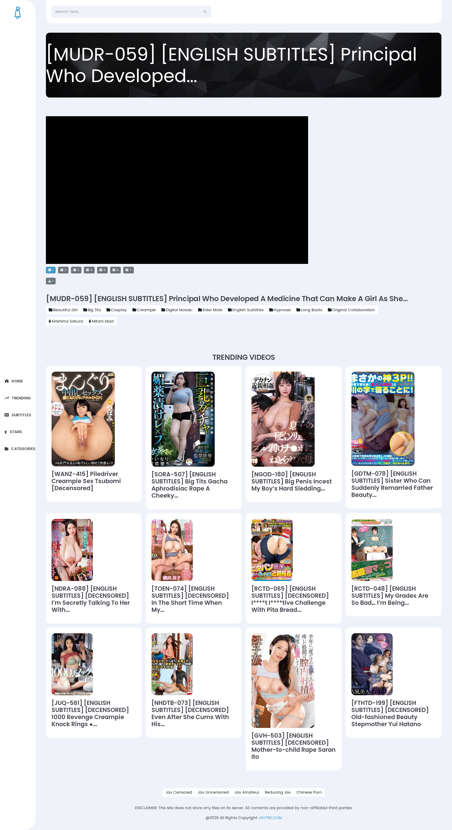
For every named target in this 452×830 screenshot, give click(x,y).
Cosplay (119, 309)
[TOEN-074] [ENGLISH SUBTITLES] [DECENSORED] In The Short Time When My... (190, 599)
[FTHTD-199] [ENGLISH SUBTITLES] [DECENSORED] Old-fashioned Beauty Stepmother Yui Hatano (390, 713)
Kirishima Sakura (67, 321)
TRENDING (21, 398)
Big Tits (94, 309)
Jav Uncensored (213, 792)
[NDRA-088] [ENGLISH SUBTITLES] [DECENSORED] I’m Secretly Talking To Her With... (91, 599)
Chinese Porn (309, 792)
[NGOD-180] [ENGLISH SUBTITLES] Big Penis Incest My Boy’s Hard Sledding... (291, 481)
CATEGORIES (23, 448)
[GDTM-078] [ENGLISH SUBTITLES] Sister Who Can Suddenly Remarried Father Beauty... (392, 484)
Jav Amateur (246, 792)
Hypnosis (282, 309)
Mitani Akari (103, 321)
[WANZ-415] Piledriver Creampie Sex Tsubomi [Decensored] (86, 481)
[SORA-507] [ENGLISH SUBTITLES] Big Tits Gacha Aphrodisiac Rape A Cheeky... (189, 485)
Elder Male (212, 309)
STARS (16, 431)
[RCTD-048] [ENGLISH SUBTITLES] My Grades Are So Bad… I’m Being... (389, 595)
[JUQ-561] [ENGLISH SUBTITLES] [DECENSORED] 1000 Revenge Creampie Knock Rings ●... (90, 713)
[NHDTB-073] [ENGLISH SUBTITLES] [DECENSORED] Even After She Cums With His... (190, 713)
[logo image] (18, 13)
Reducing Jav (278, 792)
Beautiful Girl (65, 309)
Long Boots (311, 309)
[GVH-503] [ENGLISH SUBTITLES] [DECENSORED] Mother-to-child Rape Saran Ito (293, 746)
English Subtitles (248, 309)
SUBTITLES (21, 415)
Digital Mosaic (179, 309)
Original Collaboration (353, 309)
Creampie (146, 309)
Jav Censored (179, 792)
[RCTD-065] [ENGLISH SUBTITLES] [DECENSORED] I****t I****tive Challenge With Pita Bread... (290, 599)
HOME (17, 381)
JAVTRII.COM (270, 817)
